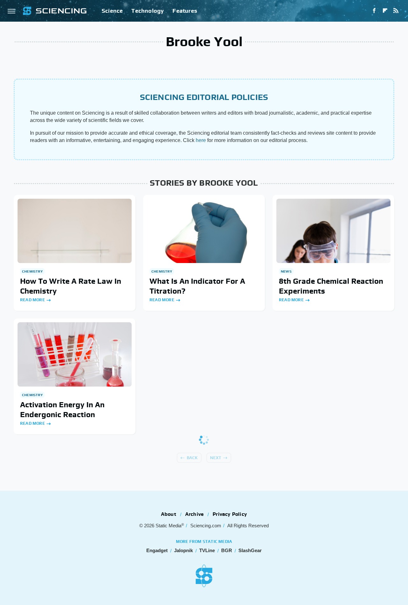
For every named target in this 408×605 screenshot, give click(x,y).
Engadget (157, 550)
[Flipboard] (385, 10)
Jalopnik (183, 550)
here (201, 140)
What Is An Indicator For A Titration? (197, 286)
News (286, 271)
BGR (226, 550)
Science (112, 10)
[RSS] (395, 10)
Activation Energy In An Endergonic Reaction (62, 409)
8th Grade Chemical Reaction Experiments (331, 286)
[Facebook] (374, 10)
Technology (147, 10)
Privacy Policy (230, 514)
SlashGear (250, 550)
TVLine (207, 550)
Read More (32, 299)
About (168, 514)
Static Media (168, 525)
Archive (194, 514)
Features (184, 10)
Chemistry (32, 271)
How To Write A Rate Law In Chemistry (70, 286)
